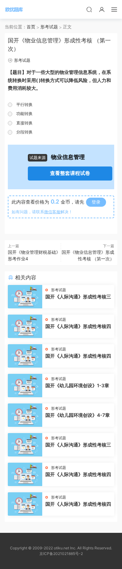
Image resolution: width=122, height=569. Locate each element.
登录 (96, 202)
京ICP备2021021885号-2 (61, 553)
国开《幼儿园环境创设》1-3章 (77, 385)
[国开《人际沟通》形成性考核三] (25, 296)
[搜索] (89, 9)
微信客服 (52, 211)
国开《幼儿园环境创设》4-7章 (77, 415)
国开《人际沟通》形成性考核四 (78, 326)
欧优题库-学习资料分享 (14, 9)
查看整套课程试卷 (70, 173)
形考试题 (22, 60)
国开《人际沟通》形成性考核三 (78, 297)
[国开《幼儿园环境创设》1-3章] (25, 385)
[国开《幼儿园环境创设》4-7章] (25, 415)
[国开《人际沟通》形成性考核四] (25, 326)
